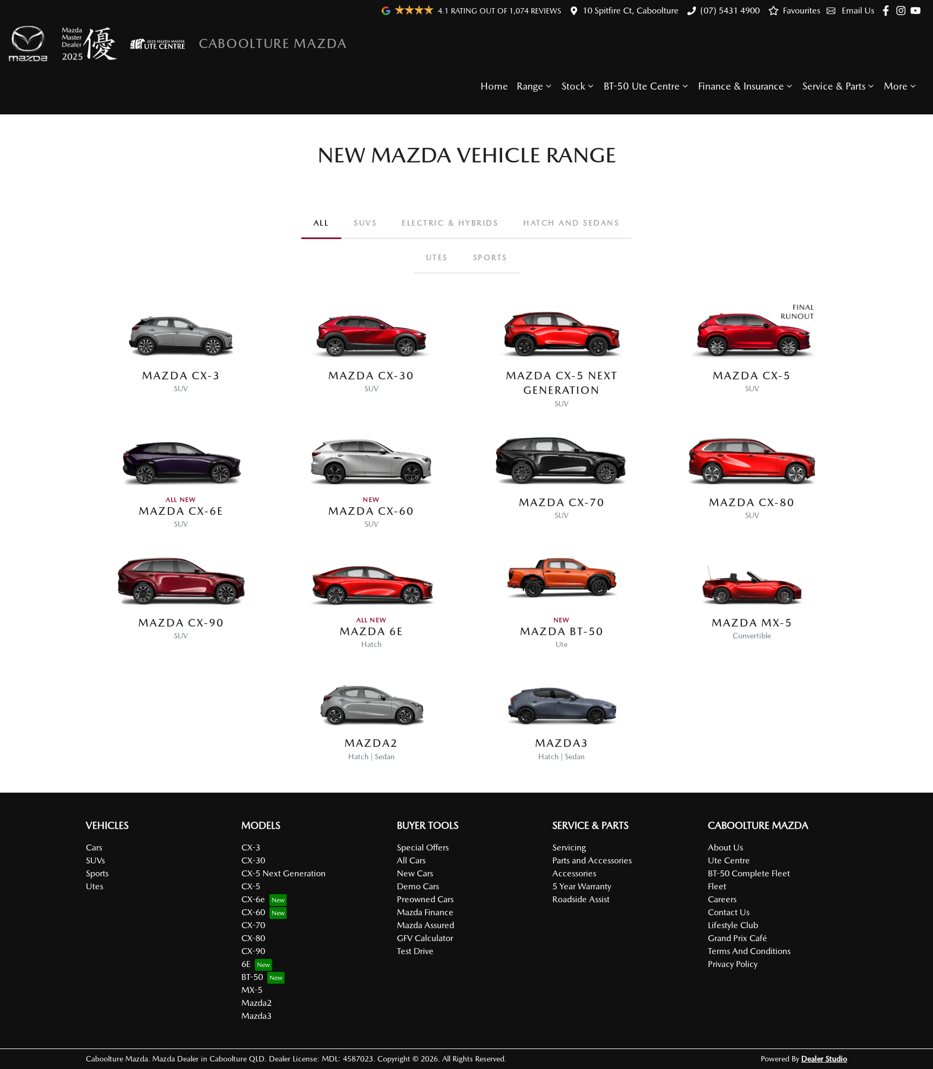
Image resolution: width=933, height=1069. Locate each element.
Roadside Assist (581, 899)
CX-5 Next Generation (283, 873)
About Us (725, 847)
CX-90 (253, 951)
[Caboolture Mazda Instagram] (903, 10)
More (896, 86)
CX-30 (253, 860)
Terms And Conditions (749, 951)
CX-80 (253, 938)
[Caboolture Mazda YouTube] (917, 10)
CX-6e (253, 899)
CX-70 (253, 925)
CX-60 (253, 912)
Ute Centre (729, 860)
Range (530, 86)
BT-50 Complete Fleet (749, 873)
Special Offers (423, 847)
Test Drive (415, 951)
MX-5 (251, 990)
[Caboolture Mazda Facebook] (888, 10)
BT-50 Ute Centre (642, 86)
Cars (94, 847)
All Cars (411, 860)
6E (246, 964)
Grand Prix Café (737, 938)
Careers (722, 899)
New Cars (415, 873)
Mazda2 (256, 1003)
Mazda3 (256, 1016)
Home (494, 86)
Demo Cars (418, 886)
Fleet (717, 886)
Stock (573, 86)
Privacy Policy (733, 964)
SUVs (95, 860)
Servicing (569, 847)
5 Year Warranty (581, 886)
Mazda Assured (425, 925)
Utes (94, 886)
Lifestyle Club (733, 925)
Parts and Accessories (592, 860)
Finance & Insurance (741, 86)
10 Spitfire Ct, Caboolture (631, 10)
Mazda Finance (425, 912)
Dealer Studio (824, 1058)
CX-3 (250, 847)
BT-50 (252, 977)
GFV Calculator (425, 938)
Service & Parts (834, 86)
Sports (97, 873)
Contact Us (728, 912)
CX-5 (250, 886)
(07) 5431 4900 (730, 10)
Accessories (574, 873)
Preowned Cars (425, 899)
